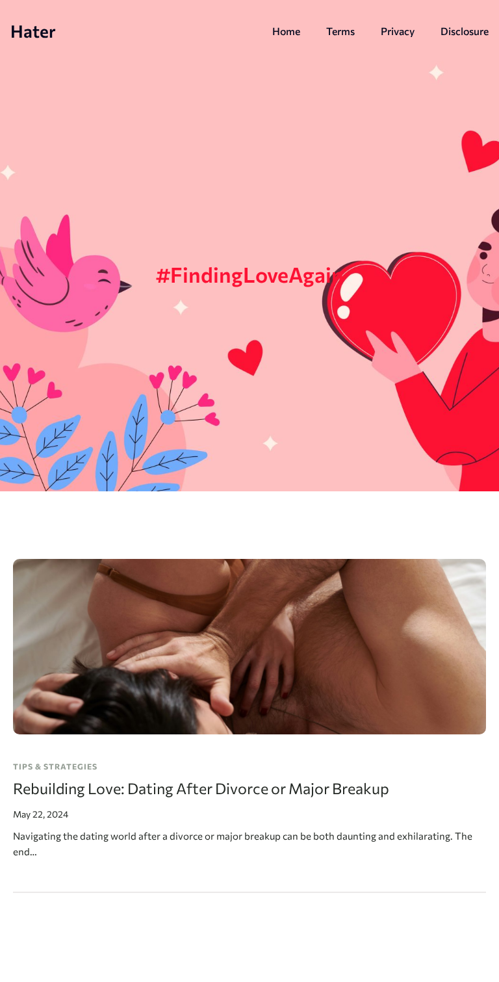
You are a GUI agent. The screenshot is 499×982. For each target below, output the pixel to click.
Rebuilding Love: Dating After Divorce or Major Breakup (201, 788)
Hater (33, 30)
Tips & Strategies (55, 766)
